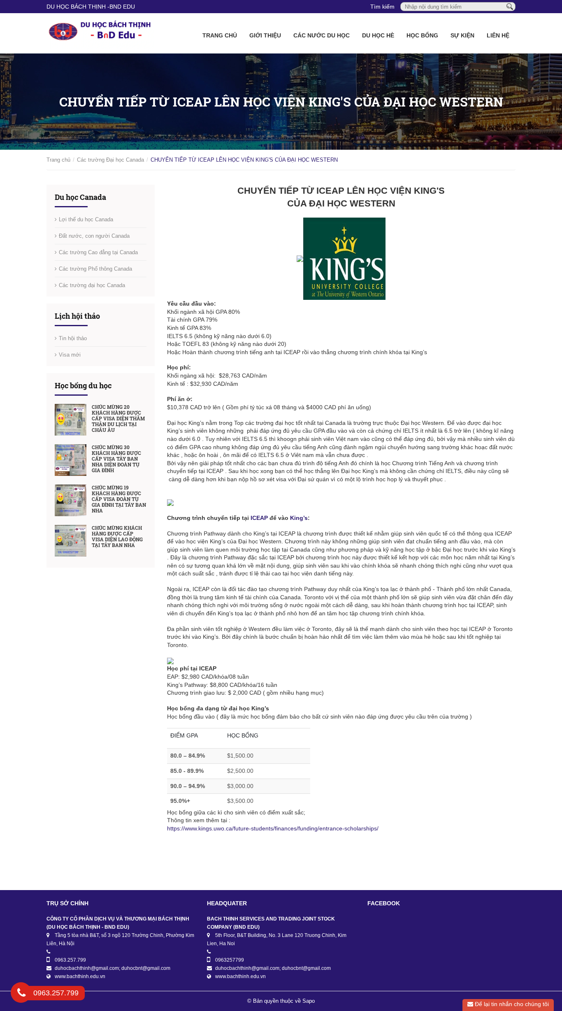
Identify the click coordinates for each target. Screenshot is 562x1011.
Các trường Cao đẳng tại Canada (98, 252)
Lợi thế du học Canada (86, 219)
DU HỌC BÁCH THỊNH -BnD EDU (90, 6)
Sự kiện (462, 35)
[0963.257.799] (21, 994)
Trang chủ (219, 35)
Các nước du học (321, 35)
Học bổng (422, 35)
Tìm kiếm (382, 6)
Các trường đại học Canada (92, 285)
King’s (299, 518)
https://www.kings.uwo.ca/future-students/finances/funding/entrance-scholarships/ (273, 828)
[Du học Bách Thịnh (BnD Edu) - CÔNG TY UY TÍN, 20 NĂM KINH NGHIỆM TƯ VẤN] (100, 33)
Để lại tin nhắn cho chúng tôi (511, 1004)
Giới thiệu (265, 35)
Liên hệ (498, 35)
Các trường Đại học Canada (110, 160)
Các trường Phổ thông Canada (95, 269)
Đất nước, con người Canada (94, 236)
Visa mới (70, 355)
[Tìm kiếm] (510, 6)
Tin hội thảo (73, 338)
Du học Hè (378, 35)
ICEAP (258, 518)
